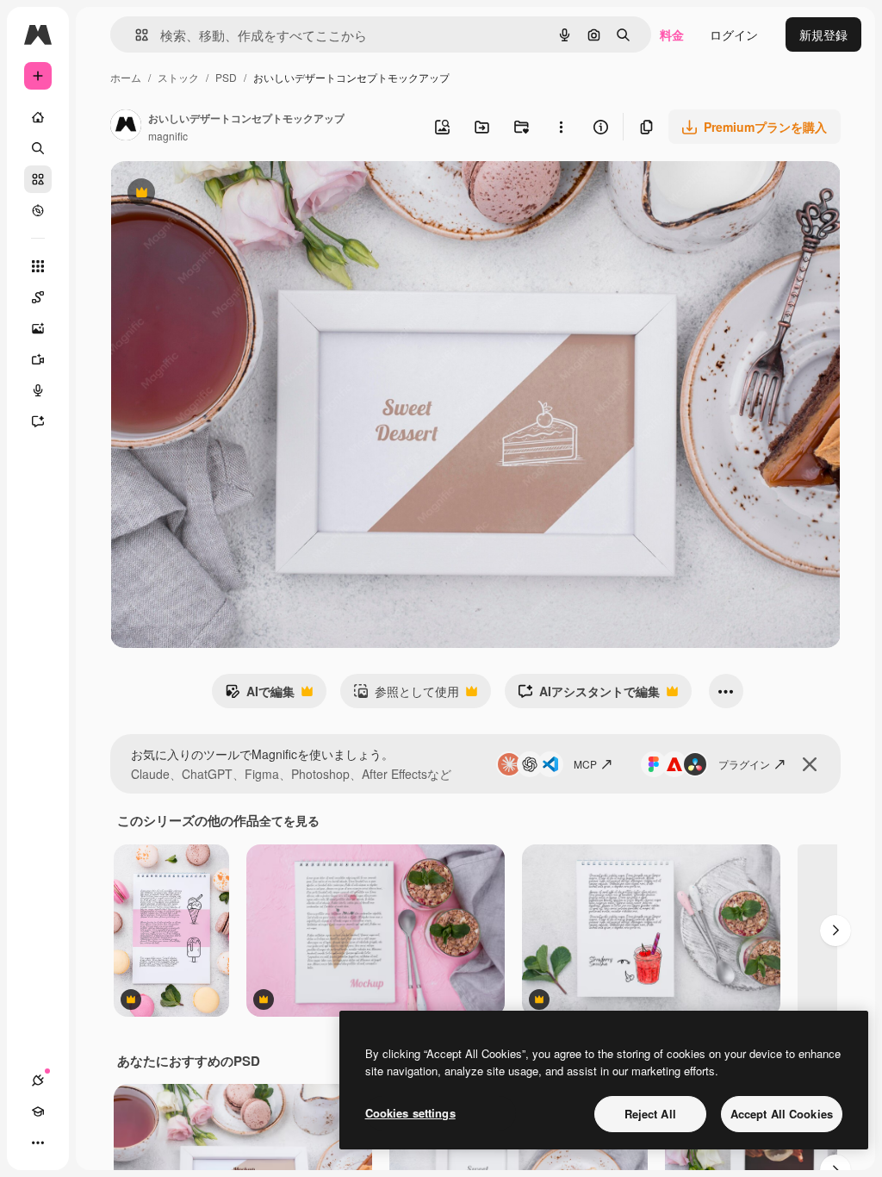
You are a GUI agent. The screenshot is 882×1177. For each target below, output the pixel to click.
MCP (585, 764)
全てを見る (289, 820)
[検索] (38, 148)
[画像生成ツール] (38, 328)
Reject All (650, 1113)
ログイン (734, 34)
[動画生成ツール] (38, 359)
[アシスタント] (38, 421)
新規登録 (823, 34)
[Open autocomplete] (134, 34)
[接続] (38, 1080)
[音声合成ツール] (38, 390)
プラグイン (744, 764)
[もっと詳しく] (38, 210)
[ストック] (38, 179)
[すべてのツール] (38, 266)
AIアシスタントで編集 (589, 695)
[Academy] (38, 1111)
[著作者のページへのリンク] (125, 126)
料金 (672, 34)
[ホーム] (38, 117)
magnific (168, 135)
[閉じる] (809, 764)
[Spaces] (38, 297)
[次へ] (835, 930)
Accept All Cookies (781, 1113)
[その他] (38, 1142)
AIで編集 (260, 695)
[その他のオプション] (560, 126)
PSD (226, 77)
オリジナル (228, 194)
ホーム (125, 77)
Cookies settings (410, 1113)
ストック (178, 77)
